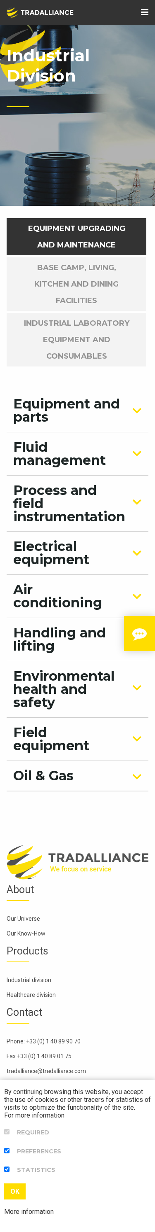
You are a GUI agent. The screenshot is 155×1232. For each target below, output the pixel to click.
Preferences (39, 1151)
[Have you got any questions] (139, 633)
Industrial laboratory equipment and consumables (76, 340)
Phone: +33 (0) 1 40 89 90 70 (44, 1041)
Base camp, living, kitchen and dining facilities (76, 284)
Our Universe (23, 918)
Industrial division (29, 980)
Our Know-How (26, 933)
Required (33, 1132)
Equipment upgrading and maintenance (76, 237)
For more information (34, 1115)
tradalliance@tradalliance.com (46, 1071)
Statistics (36, 1170)
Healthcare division (31, 995)
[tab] (77, 410)
